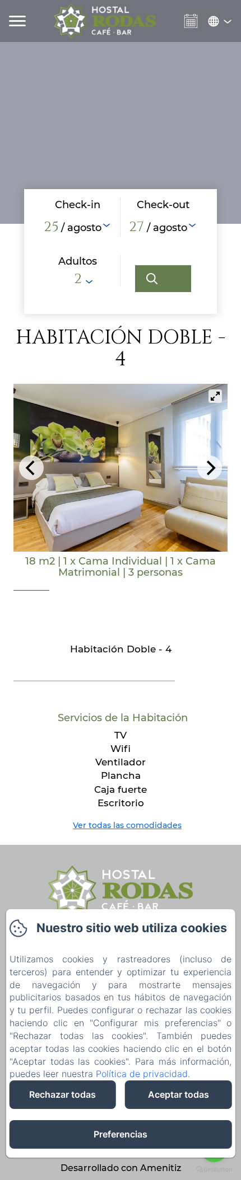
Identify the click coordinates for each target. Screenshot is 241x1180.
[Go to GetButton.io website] (214, 1169)
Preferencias (120, 1134)
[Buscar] (163, 278)
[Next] (209, 467)
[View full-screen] (215, 396)
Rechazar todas (62, 1094)
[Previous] (31, 467)
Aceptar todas (178, 1094)
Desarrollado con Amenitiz (121, 1168)
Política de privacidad (142, 1073)
